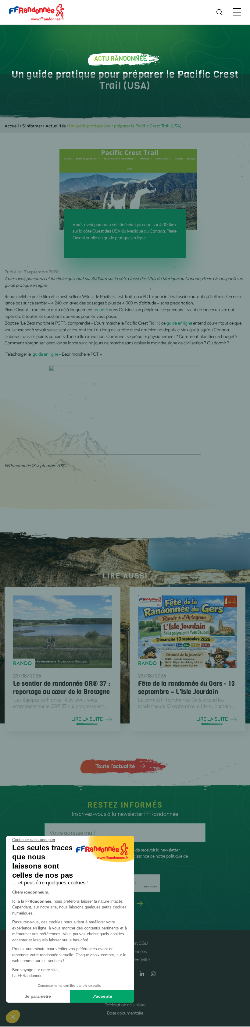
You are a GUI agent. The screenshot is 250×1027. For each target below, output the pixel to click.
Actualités (55, 126)
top (239, 986)
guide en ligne (179, 323)
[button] (12, 1016)
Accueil (12, 126)
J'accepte (102, 996)
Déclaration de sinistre (125, 1004)
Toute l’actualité (115, 765)
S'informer (32, 126)
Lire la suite (87, 719)
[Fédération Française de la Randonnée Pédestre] (36, 12)
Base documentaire (125, 1013)
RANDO (22, 663)
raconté (101, 309)
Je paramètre (38, 996)
